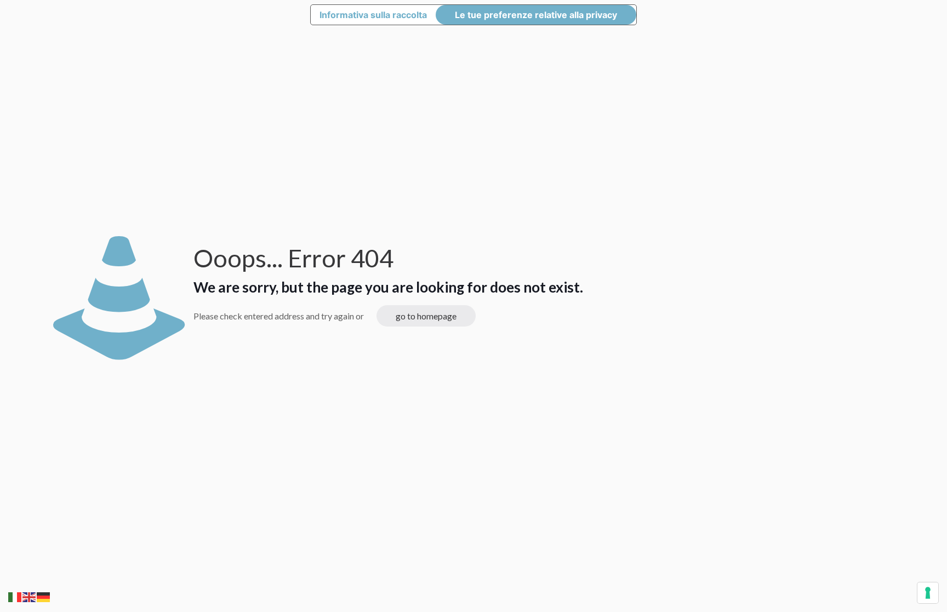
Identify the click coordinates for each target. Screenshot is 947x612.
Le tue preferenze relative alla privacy (536, 14)
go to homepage (426, 316)
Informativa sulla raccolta (373, 14)
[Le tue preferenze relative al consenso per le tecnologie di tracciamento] (927, 592)
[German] (44, 596)
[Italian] (15, 596)
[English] (29, 596)
